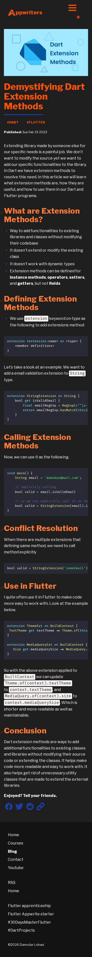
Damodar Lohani (32, 945)
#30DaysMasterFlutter (29, 922)
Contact (15, 859)
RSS (11, 882)
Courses (15, 843)
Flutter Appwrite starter (31, 914)
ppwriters (29, 12)
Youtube (16, 867)
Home (13, 835)
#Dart (13, 122)
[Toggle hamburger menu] (72, 8)
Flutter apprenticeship (29, 905)
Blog (12, 851)
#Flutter (35, 122)
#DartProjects (21, 930)
